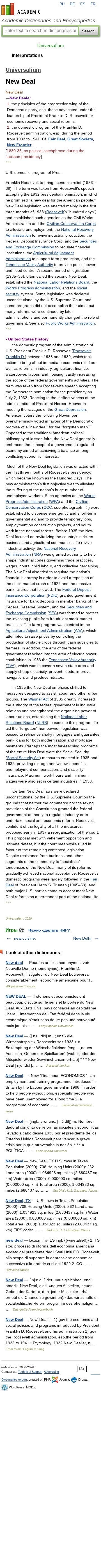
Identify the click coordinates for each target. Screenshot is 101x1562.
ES (82, 4)
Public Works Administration (70, 323)
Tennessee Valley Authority (29, 264)
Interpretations (27, 55)
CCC (47, 507)
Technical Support (30, 1371)
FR (93, 4)
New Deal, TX (18, 1200)
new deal (14, 1240)
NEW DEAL (16, 996)
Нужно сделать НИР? (49, 930)
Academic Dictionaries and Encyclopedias (48, 20)
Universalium (50, 45)
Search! (89, 31)
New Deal (14, 1036)
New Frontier (19, 145)
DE (72, 4)
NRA (37, 554)
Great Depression (70, 409)
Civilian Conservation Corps (71, 223)
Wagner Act (38, 699)
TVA (10, 665)
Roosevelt (55, 212)
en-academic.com (21, 9)
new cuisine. (25, 938)
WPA (54, 501)
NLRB (41, 722)
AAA (78, 630)
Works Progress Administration (33, 288)
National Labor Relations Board (61, 282)
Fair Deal (56, 139)
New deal (14, 962)
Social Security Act (23, 757)
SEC (53, 613)
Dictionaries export (14, 1379)
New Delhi (82, 938)
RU (62, 4)
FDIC (52, 595)
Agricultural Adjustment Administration (39, 630)
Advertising (51, 1371)
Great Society (80, 139)
